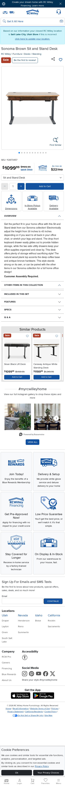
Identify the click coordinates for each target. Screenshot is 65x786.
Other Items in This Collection (23, 285)
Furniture (17, 54)
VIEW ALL (33, 442)
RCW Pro (6, 656)
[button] (13, 4)
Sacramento (54, 626)
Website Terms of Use (40, 708)
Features (10, 301)
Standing (36, 54)
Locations (8, 611)
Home (8, 708)
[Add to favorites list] (60, 60)
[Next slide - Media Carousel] (56, 418)
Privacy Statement (16, 711)
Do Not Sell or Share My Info (30, 715)
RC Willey (6, 54)
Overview (10, 215)
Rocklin (51, 620)
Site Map (48, 715)
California (54, 615)
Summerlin (23, 632)
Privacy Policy (42, 766)
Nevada (23, 615)
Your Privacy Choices (48, 772)
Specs (7, 309)
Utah (5, 615)
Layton (5, 626)
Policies (54, 708)
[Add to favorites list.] (27, 336)
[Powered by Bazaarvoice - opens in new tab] (31, 435)
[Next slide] (60, 111)
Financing (7, 668)
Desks (27, 54)
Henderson (24, 620)
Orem (5, 632)
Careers (6, 662)
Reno (21, 626)
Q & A (7, 317)
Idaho (38, 615)
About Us (7, 680)
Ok (16, 772)
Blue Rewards (9, 674)
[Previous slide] (5, 111)
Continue (53, 601)
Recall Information (21, 708)
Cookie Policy (50, 711)
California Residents (34, 711)
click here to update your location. (32, 38)
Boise (38, 620)
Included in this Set (16, 294)
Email (4, 596)
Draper (5, 620)
